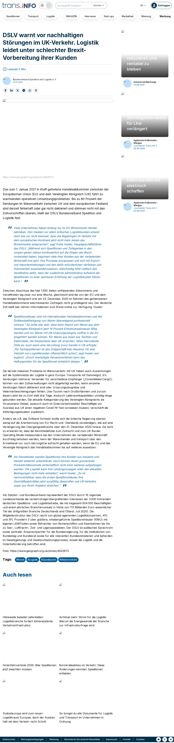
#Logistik (33, 559)
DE (141, 5)
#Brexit (20, 559)
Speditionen (13, 16)
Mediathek (128, 16)
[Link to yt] (158, 739)
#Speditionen (48, 559)
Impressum (111, 739)
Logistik (50, 16)
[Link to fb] (164, 739)
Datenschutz (9, 739)
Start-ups (109, 16)
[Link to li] (170, 739)
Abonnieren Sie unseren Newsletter (82, 739)
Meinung (146, 16)
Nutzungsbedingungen (32, 739)
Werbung (165, 16)
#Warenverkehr (68, 559)
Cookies (140, 739)
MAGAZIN (71, 16)
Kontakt (127, 739)
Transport (33, 16)
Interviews (90, 16)
